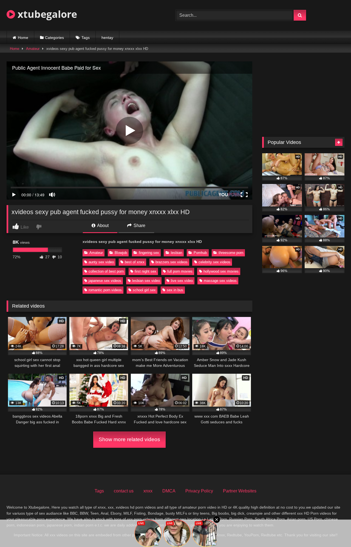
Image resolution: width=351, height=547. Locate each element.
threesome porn (231, 253)
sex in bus (175, 290)
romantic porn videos (105, 290)
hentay (107, 37)
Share (138, 225)
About (102, 225)
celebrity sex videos (214, 262)
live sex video (182, 281)
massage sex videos (220, 281)
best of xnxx (135, 262)
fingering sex (149, 253)
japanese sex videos (105, 281)
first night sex (145, 271)
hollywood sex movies (221, 271)
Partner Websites (239, 491)
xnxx (147, 491)
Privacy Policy (199, 491)
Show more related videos (129, 439)
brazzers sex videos (171, 262)
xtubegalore (46, 14)
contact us (124, 491)
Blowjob (121, 253)
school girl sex (144, 290)
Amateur (32, 49)
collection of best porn (106, 271)
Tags (85, 37)
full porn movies (180, 271)
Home (23, 37)
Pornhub (200, 253)
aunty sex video (101, 262)
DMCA (169, 491)
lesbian (176, 253)
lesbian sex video (146, 281)
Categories (54, 37)
